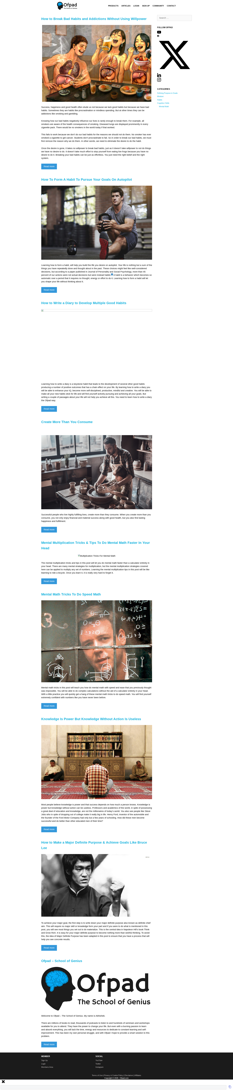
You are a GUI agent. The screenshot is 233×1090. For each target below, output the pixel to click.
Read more (49, 166)
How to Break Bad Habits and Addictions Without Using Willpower (94, 19)
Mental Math (164, 106)
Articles (125, 6)
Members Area (47, 1067)
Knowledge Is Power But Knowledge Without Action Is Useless (91, 719)
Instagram (100, 1067)
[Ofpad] (67, 6)
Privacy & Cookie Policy (113, 1075)
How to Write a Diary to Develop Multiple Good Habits (83, 303)
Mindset (160, 96)
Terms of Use (97, 1075)
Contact (171, 6)
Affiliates (137, 1075)
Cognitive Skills (163, 103)
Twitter (98, 1064)
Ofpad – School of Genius (61, 961)
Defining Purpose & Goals (167, 93)
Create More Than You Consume (67, 422)
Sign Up (146, 6)
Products (113, 6)
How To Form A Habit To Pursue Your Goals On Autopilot (86, 179)
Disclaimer (129, 1075)
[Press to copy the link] (230, 1087)
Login (136, 6)
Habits (159, 100)
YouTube (99, 1060)
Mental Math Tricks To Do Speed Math (71, 594)
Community (158, 6)
